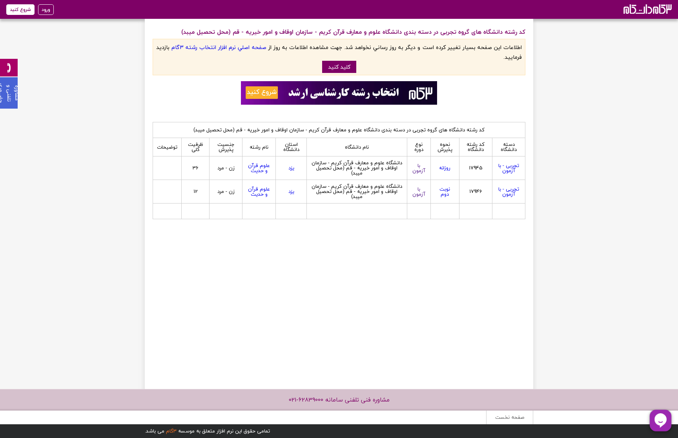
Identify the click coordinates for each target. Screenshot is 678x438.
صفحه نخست (509, 417)
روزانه (444, 168)
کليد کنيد (339, 67)
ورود (46, 9)
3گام (171, 431)
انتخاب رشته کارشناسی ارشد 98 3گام (647, 9)
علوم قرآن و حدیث (259, 168)
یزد (291, 168)
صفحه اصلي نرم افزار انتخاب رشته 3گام (218, 47)
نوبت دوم (444, 191)
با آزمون (418, 168)
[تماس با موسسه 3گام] (9, 67)
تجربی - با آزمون (508, 168)
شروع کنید (20, 9)
